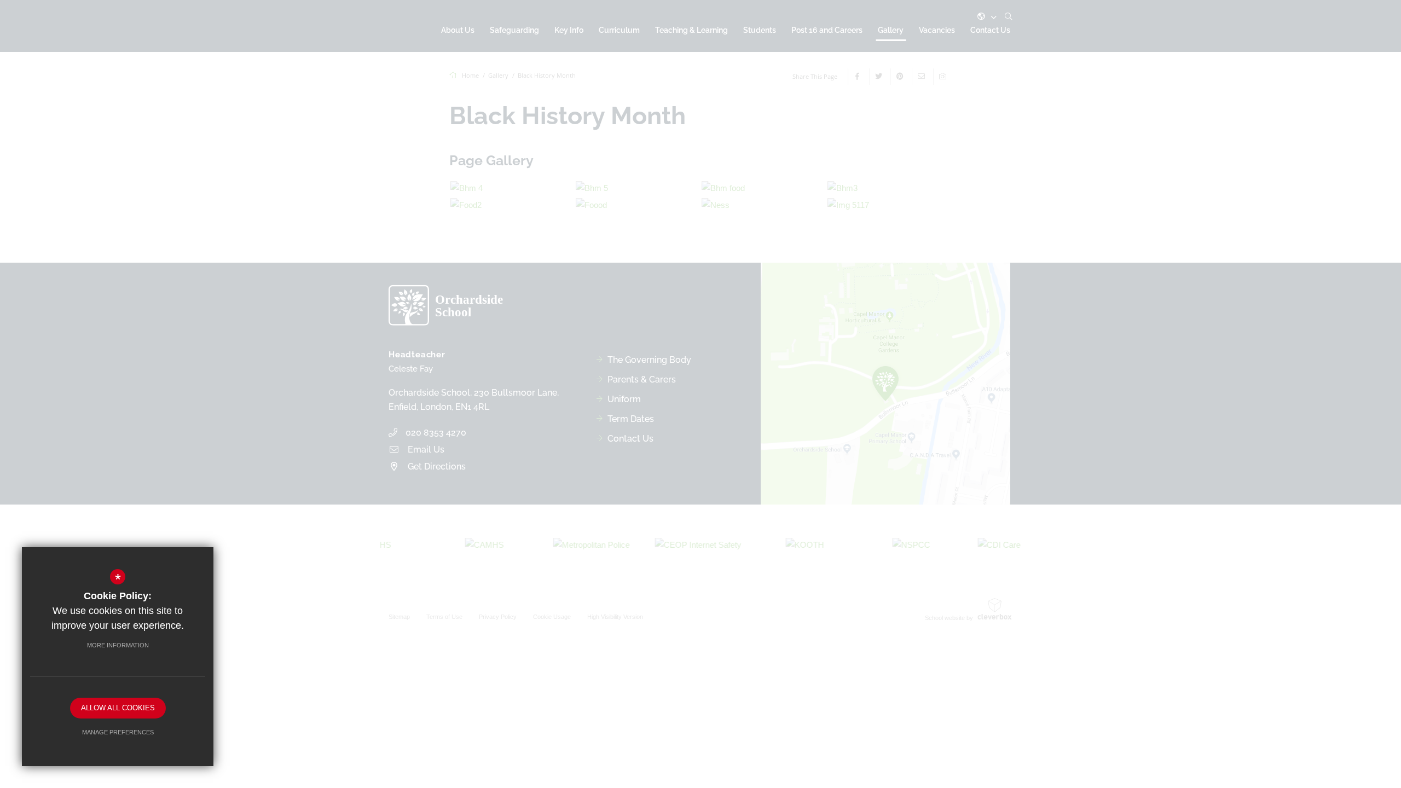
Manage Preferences (118, 732)
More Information (118, 645)
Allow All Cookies (118, 708)
